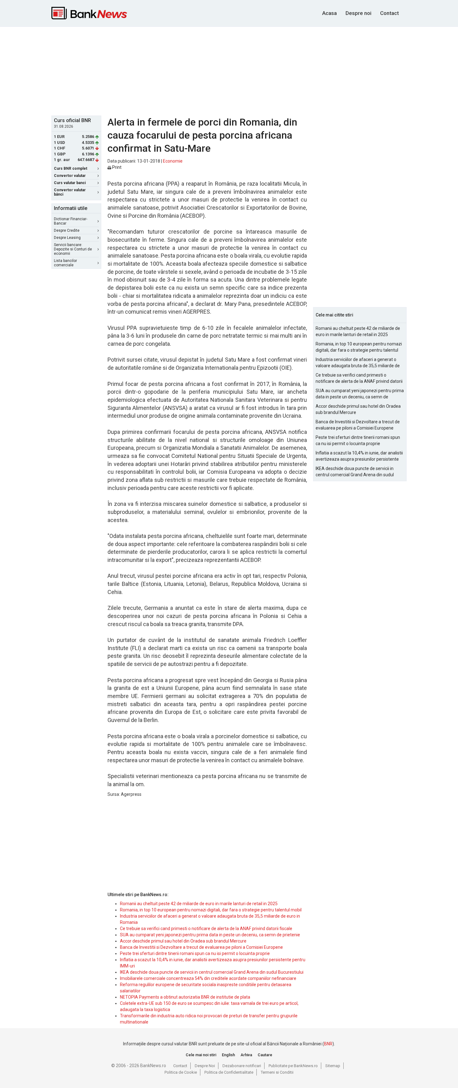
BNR (328, 1043)
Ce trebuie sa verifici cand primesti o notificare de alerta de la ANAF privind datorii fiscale (206, 928)
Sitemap (332, 1065)
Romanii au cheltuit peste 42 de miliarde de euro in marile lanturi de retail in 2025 (199, 903)
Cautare (265, 1054)
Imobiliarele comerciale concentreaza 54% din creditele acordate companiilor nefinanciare (208, 978)
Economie (173, 161)
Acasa (329, 13)
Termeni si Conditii (277, 1072)
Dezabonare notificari (241, 1065)
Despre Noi (205, 1065)
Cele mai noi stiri (201, 1054)
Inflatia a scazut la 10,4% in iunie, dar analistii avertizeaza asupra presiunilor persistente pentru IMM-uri (359, 456)
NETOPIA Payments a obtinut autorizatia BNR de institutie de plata (185, 997)
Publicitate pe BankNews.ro (293, 1065)
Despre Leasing (67, 237)
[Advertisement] (229, 70)
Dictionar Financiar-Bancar (70, 221)
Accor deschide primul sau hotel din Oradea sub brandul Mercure (183, 940)
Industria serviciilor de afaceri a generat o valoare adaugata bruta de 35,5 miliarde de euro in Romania (358, 363)
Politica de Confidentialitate (228, 1072)
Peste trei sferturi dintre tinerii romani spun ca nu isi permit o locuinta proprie (195, 953)
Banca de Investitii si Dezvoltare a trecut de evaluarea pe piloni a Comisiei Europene (201, 947)
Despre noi (358, 13)
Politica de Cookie (181, 1072)
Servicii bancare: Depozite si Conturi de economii (73, 249)
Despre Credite (66, 230)
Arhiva (246, 1054)
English (228, 1054)
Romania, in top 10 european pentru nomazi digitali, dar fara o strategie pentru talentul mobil (211, 909)
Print (116, 167)
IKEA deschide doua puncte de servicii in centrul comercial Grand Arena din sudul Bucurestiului (211, 972)
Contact (389, 13)
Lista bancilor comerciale (65, 263)
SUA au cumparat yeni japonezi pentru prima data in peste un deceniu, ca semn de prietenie (210, 934)
